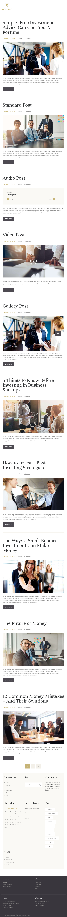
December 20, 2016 (9, 38)
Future (50, 834)
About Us (5, 882)
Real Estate (37, 886)
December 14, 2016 (9, 111)
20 (7, 822)
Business (8, 785)
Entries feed (9, 859)
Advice (7, 782)
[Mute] (54, 199)
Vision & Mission (7, 886)
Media (7, 793)
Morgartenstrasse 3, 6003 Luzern (11, 903)
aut (49, 817)
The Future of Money (25, 623)
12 (5, 819)
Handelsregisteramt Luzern (42, 901)
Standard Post (17, 105)
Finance (8, 788)
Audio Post (14, 178)
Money (50, 842)
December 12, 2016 (9, 184)
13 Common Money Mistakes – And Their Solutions (33, 698)
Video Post (14, 234)
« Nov (5, 827)
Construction (38, 884)
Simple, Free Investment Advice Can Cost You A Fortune (28, 27)
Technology (38, 882)
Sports (36, 888)
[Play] (8, 199)
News (7, 795)
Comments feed (10, 862)
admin (20, 38)
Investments (9, 790)
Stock (7, 798)
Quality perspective (7, 884)
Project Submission (39, 905)
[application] (33, 199)
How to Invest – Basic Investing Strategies (25, 465)
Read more (8, 89)
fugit (49, 830)
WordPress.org (9, 865)
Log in (7, 857)
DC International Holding (9, 901)
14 (10, 819)
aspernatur (51, 813)
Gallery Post (15, 306)
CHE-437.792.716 (39, 903)
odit (49, 846)
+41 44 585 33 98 (7, 905)
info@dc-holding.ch (8, 907)
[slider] (57, 198)
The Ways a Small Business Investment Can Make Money (31, 545)
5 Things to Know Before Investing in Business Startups (28, 385)
